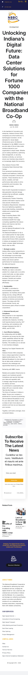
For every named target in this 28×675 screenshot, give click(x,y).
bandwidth (9, 422)
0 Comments (5, 536)
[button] (3, 522)
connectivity (6, 423)
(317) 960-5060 (8, 7)
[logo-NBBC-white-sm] (14, 556)
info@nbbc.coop (8, 1)
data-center (14, 423)
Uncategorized (14, 27)
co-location (16, 422)
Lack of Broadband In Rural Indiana (20, 520)
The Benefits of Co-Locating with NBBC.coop (7, 527)
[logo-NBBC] (13, 12)
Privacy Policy (19, 484)
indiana (20, 423)
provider (5, 425)
